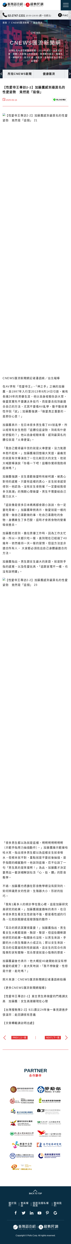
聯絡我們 (58, 1204)
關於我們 (13, 1204)
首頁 (5, 23)
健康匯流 (49, 73)
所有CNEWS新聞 (20, 73)
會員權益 (25, 1204)
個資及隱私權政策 (41, 1204)
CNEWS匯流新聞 (20, 23)
